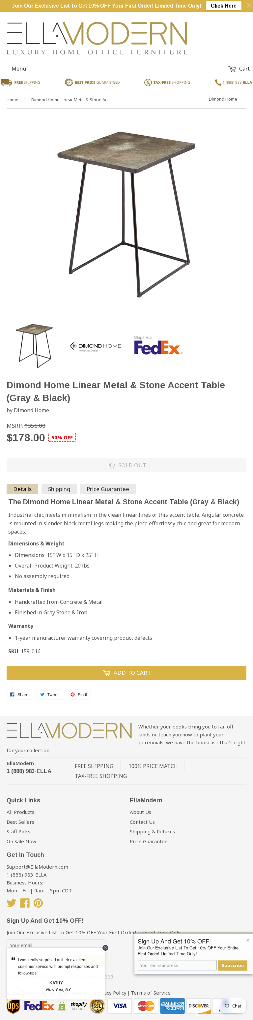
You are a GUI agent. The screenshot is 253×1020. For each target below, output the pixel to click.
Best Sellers (20, 822)
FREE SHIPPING (94, 766)
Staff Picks (18, 831)
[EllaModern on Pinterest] (38, 905)
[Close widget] (105, 947)
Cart (244, 68)
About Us (140, 812)
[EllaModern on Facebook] (25, 905)
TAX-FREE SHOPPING (101, 776)
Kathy (56, 983)
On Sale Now (21, 841)
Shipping (59, 489)
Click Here (224, 6)
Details (22, 489)
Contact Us (142, 822)
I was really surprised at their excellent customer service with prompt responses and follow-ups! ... (58, 966)
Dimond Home (223, 99)
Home (12, 100)
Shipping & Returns (152, 831)
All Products (20, 812)
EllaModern (20, 763)
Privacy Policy (110, 992)
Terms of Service (151, 992)
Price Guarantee (108, 489)
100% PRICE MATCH (153, 766)
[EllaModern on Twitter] (11, 905)
